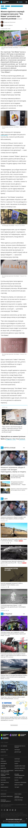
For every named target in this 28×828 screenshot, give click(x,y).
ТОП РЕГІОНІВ (3, 8)
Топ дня (17, 787)
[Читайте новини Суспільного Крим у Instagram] (4, 810)
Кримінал (3, 761)
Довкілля (3, 768)
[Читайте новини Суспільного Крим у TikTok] (15, 810)
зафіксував (4, 134)
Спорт (2, 784)
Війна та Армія (19, 784)
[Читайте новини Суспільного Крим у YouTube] (7, 810)
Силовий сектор (5, 777)
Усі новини (4, 746)
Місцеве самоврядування (19, 774)
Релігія (16, 780)
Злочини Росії (5, 782)
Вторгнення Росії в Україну (16, 6)
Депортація (18, 752)
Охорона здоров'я (20, 768)
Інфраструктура (19, 770)
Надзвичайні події (20, 766)
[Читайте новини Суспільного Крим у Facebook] (2, 810)
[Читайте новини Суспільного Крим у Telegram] (10, 810)
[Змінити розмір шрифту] (26, 28)
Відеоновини (4, 787)
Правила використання (19, 797)
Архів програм (18, 800)
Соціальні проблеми (20, 782)
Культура (3, 752)
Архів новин (18, 794)
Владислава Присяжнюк (9, 22)
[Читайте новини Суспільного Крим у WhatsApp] (13, 810)
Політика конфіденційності (6, 800)
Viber (14, 439)
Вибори (3, 766)
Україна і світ (4, 749)
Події (2, 758)
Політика (3, 780)
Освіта (16, 763)
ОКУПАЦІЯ (7, 6)
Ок (14, 825)
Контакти (3, 794)
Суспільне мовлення (7, 796)
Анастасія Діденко (8, 25)
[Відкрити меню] (27, 2)
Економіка (4, 763)
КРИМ (2, 6)
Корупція (17, 758)
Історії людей (18, 777)
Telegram (9, 439)
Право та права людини (5, 774)
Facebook (22, 439)
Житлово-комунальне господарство (7, 771)
